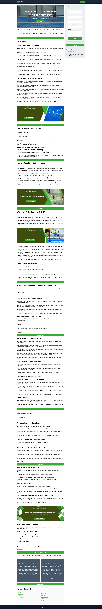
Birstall (19, 595)
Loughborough (21, 597)
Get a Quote (39, 21)
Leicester (20, 599)
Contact (82, 1)
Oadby (42, 591)
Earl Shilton (43, 600)
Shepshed (43, 595)
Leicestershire (21, 600)
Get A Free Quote (40, 584)
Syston (18, 549)
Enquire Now (40, 208)
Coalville (42, 598)
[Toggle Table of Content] (27, 42)
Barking (21, 549)
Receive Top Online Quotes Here (40, 159)
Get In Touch (75, 45)
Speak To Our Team (40, 335)
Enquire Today (40, 464)
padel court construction (23, 33)
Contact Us (40, 408)
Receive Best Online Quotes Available (40, 125)
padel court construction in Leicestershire (31, 288)
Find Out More (40, 281)
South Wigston (43, 593)
